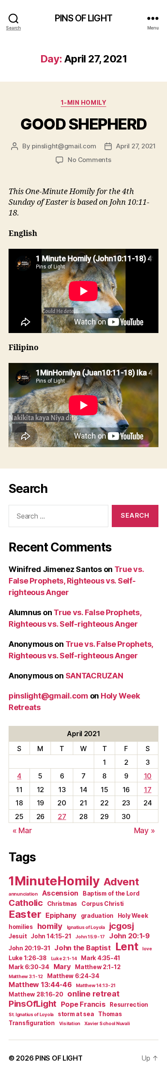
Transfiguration (32, 1023)
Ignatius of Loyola (86, 927)
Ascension (60, 893)
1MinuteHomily (54, 880)
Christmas (62, 903)
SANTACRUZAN (94, 675)
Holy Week (133, 915)
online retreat (93, 993)
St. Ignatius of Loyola (31, 1014)
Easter (25, 914)
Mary (62, 966)
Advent (121, 882)
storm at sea (76, 1014)
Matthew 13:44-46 (40, 984)
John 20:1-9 (129, 936)
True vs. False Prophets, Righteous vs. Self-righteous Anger (76, 581)
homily (50, 926)
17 (147, 789)
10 (148, 776)
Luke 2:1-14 (64, 958)
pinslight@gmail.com (64, 146)
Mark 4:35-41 (100, 958)
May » (144, 830)
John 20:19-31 (30, 948)
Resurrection (129, 1004)
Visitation (69, 1023)
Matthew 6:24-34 (73, 976)
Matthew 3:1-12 (26, 976)
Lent (126, 946)
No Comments (89, 160)
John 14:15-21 (51, 936)
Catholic (26, 902)
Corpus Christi (102, 903)
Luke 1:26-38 (28, 958)
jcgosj (121, 925)
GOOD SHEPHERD (83, 124)
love (147, 949)
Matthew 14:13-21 (96, 985)
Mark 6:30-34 (29, 967)
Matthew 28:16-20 (36, 994)
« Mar (22, 830)
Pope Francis (83, 1004)
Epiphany (61, 915)
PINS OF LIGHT (83, 18)
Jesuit (18, 936)
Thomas (110, 1014)
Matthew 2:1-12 (97, 967)
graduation (97, 915)
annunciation (23, 894)
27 (62, 816)
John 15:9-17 (90, 937)
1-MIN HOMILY (83, 102)
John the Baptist (82, 947)
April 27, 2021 (135, 146)
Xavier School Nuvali (107, 1023)
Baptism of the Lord (111, 893)
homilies (21, 926)
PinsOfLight (33, 1003)
